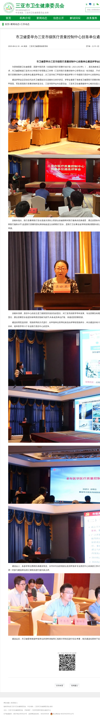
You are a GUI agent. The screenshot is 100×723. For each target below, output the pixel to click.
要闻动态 (41, 18)
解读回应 (75, 18)
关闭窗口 (74, 686)
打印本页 (59, 686)
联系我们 (14, 703)
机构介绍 (25, 18)
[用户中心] (94, 4)
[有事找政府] (90, 4)
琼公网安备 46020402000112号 (63, 714)
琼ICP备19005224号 (20, 714)
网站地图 (7, 703)
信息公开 (58, 18)
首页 (8, 18)
